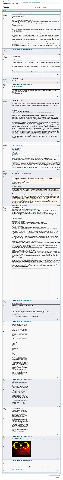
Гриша (3, 321)
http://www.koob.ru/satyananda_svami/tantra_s (17, 375)
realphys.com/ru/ (13, 185)
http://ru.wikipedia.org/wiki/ (14, 109)
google (20, 183)
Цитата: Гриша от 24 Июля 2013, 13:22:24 (17, 438)
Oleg (3, 77)
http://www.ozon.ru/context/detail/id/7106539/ (16, 148)
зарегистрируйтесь (16, 0)
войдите (12, 0)
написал (13, 92)
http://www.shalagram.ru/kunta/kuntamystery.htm (17, 218)
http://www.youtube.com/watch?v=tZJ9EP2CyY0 (17, 145)
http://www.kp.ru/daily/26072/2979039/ (16, 153)
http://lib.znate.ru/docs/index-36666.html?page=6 (17, 469)
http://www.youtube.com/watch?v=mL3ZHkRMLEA (19, 146)
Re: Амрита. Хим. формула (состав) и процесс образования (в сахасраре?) (22, 13)
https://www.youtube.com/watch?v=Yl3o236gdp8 (33, 209)
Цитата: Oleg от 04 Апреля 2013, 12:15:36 (17, 59)
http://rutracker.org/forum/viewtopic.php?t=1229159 (17, 30)
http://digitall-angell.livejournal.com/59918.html (54, 21)
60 (9, 10)
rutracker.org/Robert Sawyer (16, 191)
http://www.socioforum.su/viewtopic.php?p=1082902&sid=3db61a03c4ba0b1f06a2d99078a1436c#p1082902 (31, 51)
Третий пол (13, 69)
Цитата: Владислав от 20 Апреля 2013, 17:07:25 (17, 79)
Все (10, 10)
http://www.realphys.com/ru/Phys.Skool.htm (16, 186)
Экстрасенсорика (7, 7)
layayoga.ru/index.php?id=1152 (27, 173)
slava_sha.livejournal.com (14, 183)
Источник (13, 64)
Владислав (4, 84)
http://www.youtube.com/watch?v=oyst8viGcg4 (17, 150)
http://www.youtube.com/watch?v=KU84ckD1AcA (28, 22)
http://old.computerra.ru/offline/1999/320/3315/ (34, 60)
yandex (18, 183)
